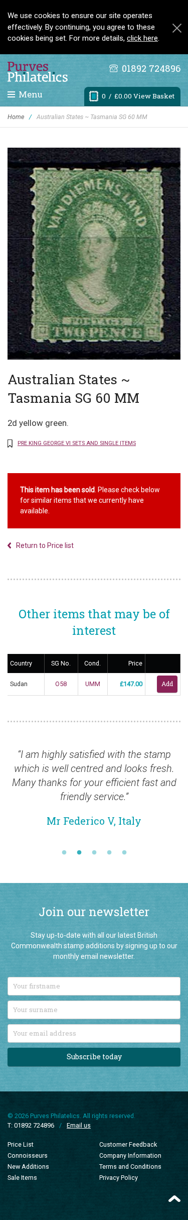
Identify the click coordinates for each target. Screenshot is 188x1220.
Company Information (130, 1155)
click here (142, 38)
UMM (92, 684)
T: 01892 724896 (31, 1125)
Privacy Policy (118, 1177)
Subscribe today (94, 1056)
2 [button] (79, 853)
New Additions (28, 1166)
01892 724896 (151, 68)
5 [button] (124, 853)
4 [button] (109, 853)
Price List (21, 1144)
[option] (94, 792)
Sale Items (22, 1177)
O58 (61, 684)
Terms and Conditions (130, 1166)
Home (16, 117)
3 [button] (94, 853)
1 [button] (64, 853)
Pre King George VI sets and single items (77, 443)
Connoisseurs (28, 1155)
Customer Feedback (128, 1144)
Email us (79, 1125)
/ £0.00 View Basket (138, 95)
